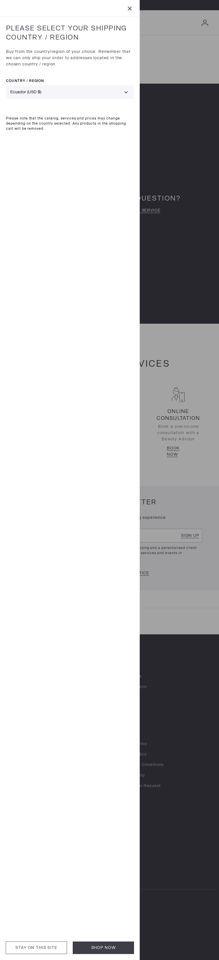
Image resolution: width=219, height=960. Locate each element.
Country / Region (25, 81)
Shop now (103, 947)
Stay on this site (36, 947)
